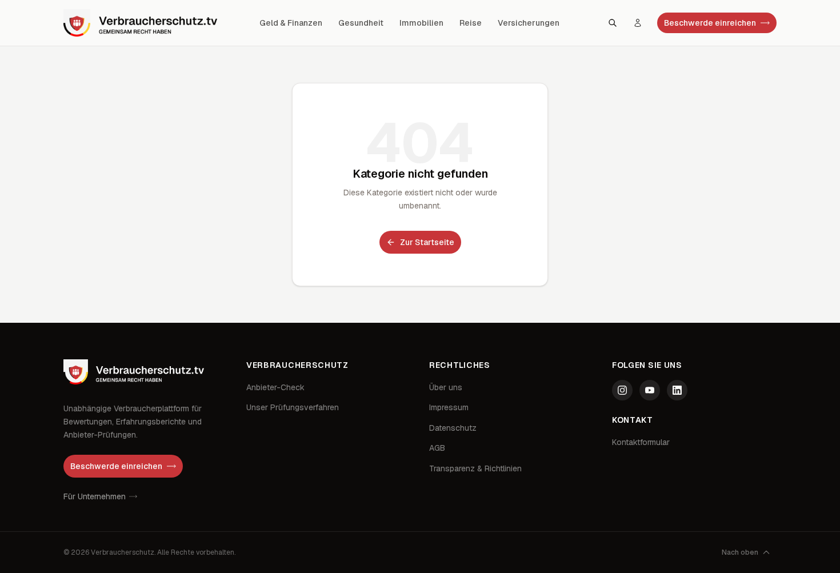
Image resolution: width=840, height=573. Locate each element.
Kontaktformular (641, 442)
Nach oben (740, 552)
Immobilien (421, 23)
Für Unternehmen (94, 496)
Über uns (445, 387)
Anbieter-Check (275, 387)
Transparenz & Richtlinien (475, 468)
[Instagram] (622, 390)
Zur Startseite (427, 242)
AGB (437, 448)
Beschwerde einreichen (710, 23)
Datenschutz (453, 428)
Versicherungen (528, 23)
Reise (470, 23)
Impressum (449, 407)
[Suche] (612, 23)
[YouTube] (649, 390)
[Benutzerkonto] (637, 23)
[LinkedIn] (677, 390)
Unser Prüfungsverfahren (292, 407)
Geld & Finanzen (290, 23)
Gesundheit (360, 23)
